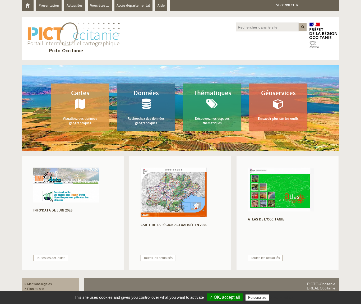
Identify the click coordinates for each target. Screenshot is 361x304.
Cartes (80, 107)
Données (146, 107)
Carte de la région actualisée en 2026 (174, 225)
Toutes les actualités (50, 258)
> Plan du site (34, 289)
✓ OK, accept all (224, 297)
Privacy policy (281, 297)
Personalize (257, 298)
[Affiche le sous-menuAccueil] (28, 5)
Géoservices (278, 105)
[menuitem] (29, 5)
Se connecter (287, 5)
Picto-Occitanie (66, 50)
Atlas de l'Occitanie (266, 219)
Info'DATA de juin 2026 (52, 210)
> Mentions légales (38, 284)
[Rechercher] (303, 27)
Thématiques (212, 107)
